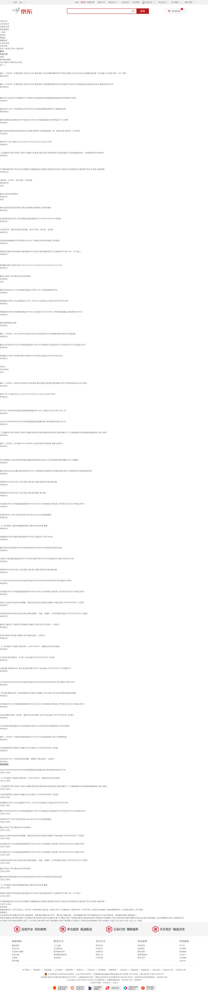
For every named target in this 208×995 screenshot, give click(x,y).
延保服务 (183, 952)
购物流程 (15, 945)
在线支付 (99, 948)
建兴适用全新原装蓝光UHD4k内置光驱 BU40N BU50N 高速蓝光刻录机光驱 (31, 548)
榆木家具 (42, 921)
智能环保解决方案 (132, 918)
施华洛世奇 (91, 918)
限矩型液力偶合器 (40, 910)
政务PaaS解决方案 (50, 918)
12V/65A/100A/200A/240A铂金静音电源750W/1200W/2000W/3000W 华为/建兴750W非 (36, 581)
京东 (32, 12)
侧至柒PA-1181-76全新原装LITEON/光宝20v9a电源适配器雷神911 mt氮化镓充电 (33, 109)
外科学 (2, 367)
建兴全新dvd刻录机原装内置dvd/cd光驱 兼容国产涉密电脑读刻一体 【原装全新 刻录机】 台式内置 (40, 131)
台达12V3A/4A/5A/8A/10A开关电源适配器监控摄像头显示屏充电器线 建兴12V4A (33, 421)
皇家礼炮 (120, 918)
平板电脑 (66, 921)
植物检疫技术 (5, 910)
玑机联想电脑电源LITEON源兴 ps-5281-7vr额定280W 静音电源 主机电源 (29, 240)
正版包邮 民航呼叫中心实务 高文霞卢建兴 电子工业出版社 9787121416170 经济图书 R (35, 668)
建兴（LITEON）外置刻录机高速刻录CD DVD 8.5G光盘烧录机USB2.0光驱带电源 (33, 737)
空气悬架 (139, 910)
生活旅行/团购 (17, 952)
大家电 (14, 958)
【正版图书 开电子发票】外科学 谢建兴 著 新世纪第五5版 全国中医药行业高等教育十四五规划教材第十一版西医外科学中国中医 (52, 153)
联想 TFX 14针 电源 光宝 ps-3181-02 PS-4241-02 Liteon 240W (26, 142)
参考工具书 (10, 49)
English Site (168, 970)
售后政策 (141, 945)
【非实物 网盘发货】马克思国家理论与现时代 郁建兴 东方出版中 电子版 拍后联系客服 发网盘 (38, 693)
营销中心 (80, 970)
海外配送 (57, 958)
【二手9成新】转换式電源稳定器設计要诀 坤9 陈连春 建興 (23, 526)
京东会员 (125, 2)
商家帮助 (69, 970)
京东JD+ (182, 961)
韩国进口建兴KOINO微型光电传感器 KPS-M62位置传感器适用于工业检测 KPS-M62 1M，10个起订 (40, 251)
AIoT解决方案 (63, 918)
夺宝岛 (182, 945)
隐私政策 (145, 970)
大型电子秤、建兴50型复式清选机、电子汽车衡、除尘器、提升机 (26, 230)
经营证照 (137, 980)
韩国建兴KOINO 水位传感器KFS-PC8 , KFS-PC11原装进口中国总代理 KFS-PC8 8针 (34, 301)
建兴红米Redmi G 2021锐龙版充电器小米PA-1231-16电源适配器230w (29, 290)
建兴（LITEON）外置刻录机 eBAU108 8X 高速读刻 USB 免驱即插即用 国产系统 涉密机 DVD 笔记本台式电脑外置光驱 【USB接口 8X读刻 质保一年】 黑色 (63, 73)
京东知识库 (4, 24)
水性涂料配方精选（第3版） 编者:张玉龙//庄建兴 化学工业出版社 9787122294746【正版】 (37, 715)
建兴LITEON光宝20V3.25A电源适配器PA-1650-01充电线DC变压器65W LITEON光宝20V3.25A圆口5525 (42, 345)
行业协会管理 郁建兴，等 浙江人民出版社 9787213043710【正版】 (27, 657)
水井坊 (114, 918)
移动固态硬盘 (5, 60)
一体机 (2, 32)
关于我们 (26, 970)
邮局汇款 (99, 955)
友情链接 (102, 970)
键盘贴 (2, 38)
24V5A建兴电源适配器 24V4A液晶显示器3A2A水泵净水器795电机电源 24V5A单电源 (34, 726)
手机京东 (148, 2)
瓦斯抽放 (65, 910)
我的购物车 (176, 11)
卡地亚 (139, 921)
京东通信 (183, 958)
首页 (2, 49)
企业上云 (132, 921)
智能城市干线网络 (103, 918)
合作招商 (58, 970)
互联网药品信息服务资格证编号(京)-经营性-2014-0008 (116, 974)
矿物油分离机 (128, 910)
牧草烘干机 (76, 910)
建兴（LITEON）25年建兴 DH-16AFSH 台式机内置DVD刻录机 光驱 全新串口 (31, 443)
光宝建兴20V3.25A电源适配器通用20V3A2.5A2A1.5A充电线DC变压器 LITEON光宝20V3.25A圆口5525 (42, 504)
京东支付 (106, 983)
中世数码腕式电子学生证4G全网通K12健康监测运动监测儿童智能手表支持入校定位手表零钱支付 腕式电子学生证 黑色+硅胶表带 (52, 169)
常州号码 (86, 910)
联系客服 (15, 961)
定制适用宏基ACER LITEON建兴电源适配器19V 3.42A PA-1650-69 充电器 (30, 219)
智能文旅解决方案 (7, 918)
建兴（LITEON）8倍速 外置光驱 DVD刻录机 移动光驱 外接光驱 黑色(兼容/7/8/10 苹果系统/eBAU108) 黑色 (43, 383)
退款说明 (141, 952)
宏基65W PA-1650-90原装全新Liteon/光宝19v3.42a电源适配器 (25, 515)
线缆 (2, 57)
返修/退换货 (142, 955)
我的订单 (101, 2)
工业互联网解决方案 (163, 918)
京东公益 (156, 970)
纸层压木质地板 (98, 910)
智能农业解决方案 (18, 921)
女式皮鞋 (143, 918)
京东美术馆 (4, 43)
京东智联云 (75, 921)
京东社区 (123, 970)
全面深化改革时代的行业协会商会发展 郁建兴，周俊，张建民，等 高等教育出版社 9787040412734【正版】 (44, 613)
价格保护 (141, 948)
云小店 (29, 921)
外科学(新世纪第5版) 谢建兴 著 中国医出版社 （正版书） (23, 635)
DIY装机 (182, 948)
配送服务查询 (59, 952)
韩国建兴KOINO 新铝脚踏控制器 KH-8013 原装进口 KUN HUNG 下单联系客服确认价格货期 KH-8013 (41, 312)
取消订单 (141, 958)
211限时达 (58, 948)
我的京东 (112, 2)
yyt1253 (28, 910)
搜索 (142, 11)
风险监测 (134, 970)
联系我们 (37, 970)
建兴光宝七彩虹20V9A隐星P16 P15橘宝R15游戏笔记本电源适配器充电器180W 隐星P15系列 (38, 98)
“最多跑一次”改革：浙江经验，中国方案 (16, 180)
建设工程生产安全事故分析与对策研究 (15, 276)
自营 (2, 186)
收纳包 (2, 35)
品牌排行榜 (4, 27)
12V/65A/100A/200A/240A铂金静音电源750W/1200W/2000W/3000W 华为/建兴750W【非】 (37, 682)
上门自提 (57, 945)
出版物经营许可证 (86, 977)
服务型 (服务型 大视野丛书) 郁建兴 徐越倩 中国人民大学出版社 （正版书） (30, 624)
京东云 (115, 983)
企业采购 (135, 2)
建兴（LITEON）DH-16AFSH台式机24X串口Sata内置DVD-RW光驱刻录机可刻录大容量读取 (38, 334)
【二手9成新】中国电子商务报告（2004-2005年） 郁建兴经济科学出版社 (30, 646)
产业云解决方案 (29, 918)
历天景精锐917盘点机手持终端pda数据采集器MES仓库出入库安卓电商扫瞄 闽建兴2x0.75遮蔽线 (39, 460)
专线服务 (105, 921)
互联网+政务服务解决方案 (91, 921)
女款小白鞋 (124, 921)
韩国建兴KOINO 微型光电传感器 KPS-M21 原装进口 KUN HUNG (26, 537)
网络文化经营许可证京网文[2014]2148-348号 (113, 977)
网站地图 (18, 918)
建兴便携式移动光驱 (8, 323)
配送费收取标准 (60, 955)
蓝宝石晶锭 (17, 910)
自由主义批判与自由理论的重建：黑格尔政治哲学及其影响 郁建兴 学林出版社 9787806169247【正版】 (42, 602)
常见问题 (15, 955)
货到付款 (99, 945)
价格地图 (151, 918)
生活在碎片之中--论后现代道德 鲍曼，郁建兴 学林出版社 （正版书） (28, 759)
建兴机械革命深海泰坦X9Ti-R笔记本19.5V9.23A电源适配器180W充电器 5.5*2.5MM (34, 120)
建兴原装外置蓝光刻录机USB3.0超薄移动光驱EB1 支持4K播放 (25, 208)
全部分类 (3, 21)
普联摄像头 (4, 29)
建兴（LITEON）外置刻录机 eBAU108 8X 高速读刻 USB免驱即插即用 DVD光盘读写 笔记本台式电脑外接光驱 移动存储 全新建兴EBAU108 (56, 84)
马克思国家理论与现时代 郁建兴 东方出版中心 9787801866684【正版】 (29, 748)
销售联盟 (112, 970)
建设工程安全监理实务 (9, 194)
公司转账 (99, 958)
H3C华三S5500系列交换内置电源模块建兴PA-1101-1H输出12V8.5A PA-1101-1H (33, 411)
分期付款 (99, 952)
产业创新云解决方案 (78, 918)
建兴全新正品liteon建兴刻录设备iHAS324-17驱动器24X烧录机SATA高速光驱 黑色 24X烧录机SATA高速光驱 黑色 (46, 471)
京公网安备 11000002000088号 (60, 974)
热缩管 (39, 918)
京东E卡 (182, 955)
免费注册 (90, 2)
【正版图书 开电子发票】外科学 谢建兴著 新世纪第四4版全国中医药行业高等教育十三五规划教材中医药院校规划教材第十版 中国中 (53, 432)
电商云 (35, 921)
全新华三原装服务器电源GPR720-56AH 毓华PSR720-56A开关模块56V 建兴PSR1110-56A (37, 559)
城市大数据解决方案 (54, 921)
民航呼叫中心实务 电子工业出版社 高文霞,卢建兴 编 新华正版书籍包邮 (28, 482)
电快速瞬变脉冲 (114, 910)
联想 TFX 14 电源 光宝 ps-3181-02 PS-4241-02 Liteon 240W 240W (27, 394)
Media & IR (181, 970)
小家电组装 (177, 918)
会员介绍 (15, 948)
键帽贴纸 (3, 40)
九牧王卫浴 (114, 921)
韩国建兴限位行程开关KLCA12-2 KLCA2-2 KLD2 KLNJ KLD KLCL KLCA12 (31, 265)
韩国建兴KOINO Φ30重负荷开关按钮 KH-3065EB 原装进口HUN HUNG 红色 (31, 356)
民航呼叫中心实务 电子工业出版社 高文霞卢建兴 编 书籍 (23, 493)
